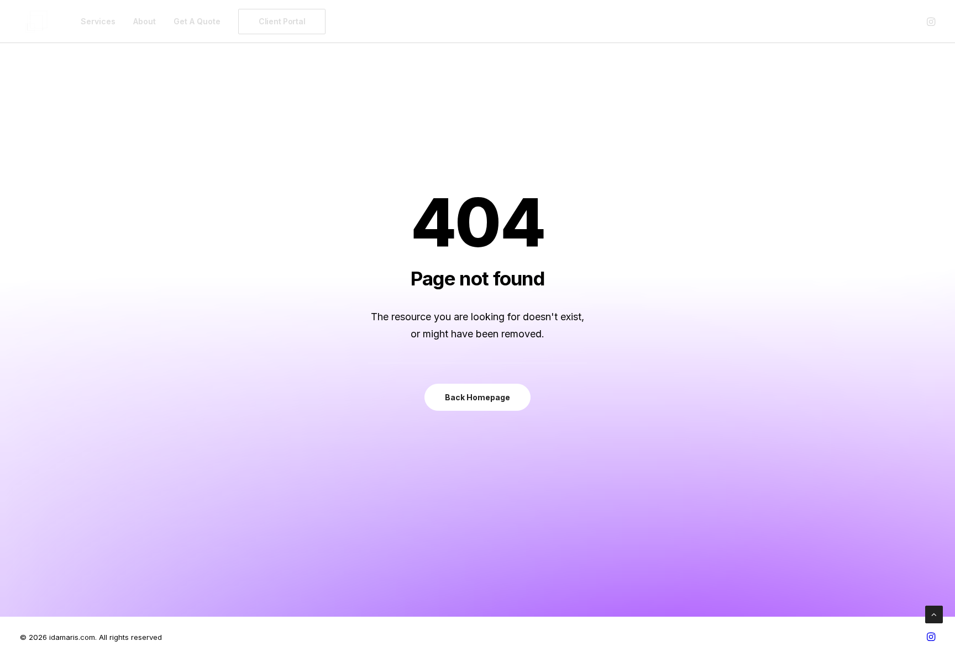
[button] (930, 21)
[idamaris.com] (36, 21)
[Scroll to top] (934, 613)
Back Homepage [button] (477, 397)
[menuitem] (98, 21)
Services (98, 21)
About (144, 21)
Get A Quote (197, 21)
